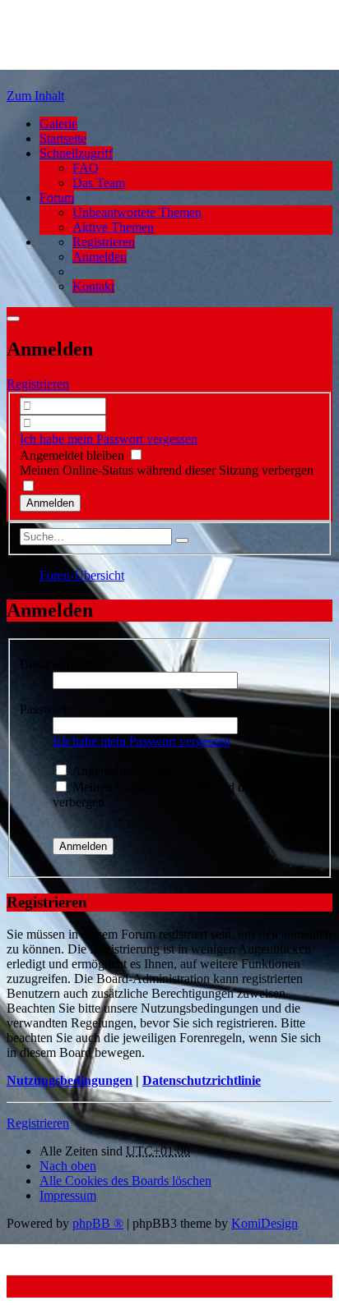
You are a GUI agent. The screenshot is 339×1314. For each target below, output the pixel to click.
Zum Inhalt (35, 96)
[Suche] (181, 540)
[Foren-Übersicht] (130, 68)
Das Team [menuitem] (98, 183)
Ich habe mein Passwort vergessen (108, 439)
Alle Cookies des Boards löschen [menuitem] (125, 1181)
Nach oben (67, 1166)
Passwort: (45, 709)
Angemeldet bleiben (74, 455)
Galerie (58, 124)
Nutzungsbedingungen (69, 1080)
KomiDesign (264, 1223)
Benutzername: (59, 664)
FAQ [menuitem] (85, 168)
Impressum (67, 1195)
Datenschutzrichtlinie (201, 1080)
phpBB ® (97, 1223)
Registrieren (38, 384)
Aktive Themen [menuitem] (113, 227)
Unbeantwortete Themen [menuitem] (137, 212)
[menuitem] (103, 242)
